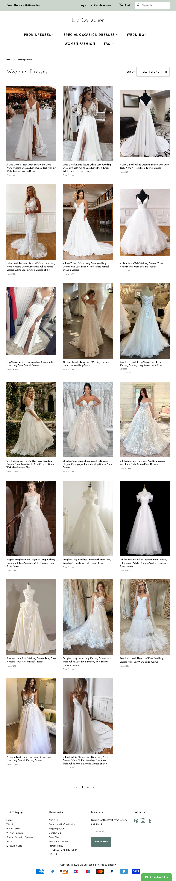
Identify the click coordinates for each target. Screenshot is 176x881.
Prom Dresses (38, 34)
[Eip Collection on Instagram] (143, 822)
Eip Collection (88, 20)
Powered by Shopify (105, 864)
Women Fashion (80, 43)
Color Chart (55, 837)
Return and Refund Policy (62, 824)
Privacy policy (56, 845)
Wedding (136, 34)
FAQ (108, 43)
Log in (84, 5)
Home (9, 59)
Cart (127, 5)
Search (10, 841)
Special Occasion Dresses (90, 34)
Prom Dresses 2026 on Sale (23, 5)
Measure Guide (14, 845)
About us (53, 820)
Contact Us (55, 832)
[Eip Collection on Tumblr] (149, 822)
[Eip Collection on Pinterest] (136, 822)
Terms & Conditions (59, 841)
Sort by (131, 71)
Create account (104, 5)
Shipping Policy (56, 828)
